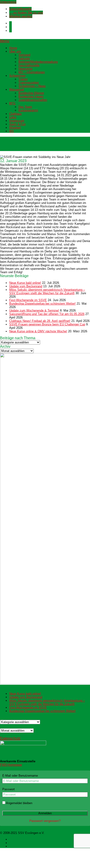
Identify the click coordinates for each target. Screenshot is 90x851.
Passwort (8, 789)
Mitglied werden (20, 16)
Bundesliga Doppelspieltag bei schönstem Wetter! (42, 303)
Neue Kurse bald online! (25, 283)
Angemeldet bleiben (18, 803)
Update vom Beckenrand (25, 286)
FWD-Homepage (11, 764)
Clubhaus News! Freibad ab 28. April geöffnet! (39, 321)
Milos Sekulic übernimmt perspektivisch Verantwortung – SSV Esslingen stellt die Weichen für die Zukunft (47, 291)
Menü (4, 41)
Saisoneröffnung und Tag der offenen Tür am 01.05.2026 (46, 314)
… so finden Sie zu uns (26, 12)
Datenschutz (10, 738)
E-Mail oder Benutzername (20, 775)
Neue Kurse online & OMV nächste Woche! (38, 331)
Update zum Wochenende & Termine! (34, 310)
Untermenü (8, 2)
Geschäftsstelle (20, 9)
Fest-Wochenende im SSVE (28, 300)
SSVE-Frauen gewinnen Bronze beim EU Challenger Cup (47, 324)
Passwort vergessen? (45, 821)
